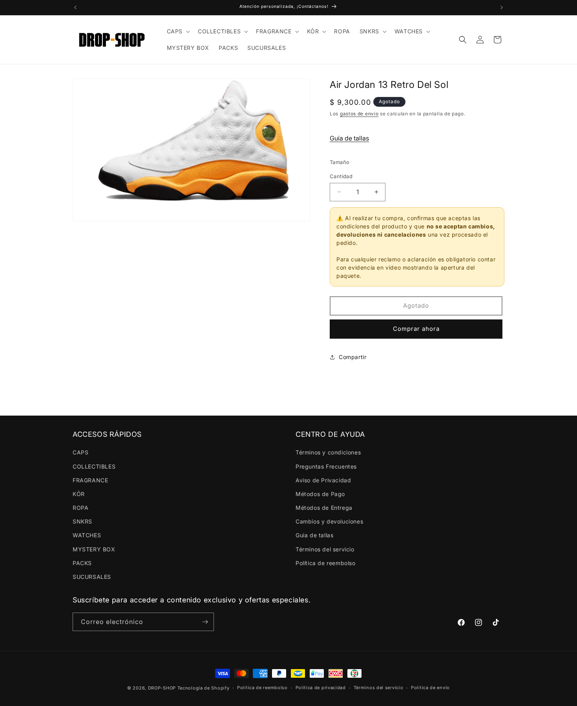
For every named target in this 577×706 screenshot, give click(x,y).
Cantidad (341, 176)
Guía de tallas (349, 138)
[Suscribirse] (205, 622)
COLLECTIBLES (94, 466)
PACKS (82, 563)
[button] (177, 31)
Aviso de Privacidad (323, 480)
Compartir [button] (352, 357)
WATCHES (87, 535)
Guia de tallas (314, 535)
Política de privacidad (321, 687)
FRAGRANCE (90, 480)
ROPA (80, 507)
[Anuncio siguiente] (501, 7)
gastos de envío (359, 114)
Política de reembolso (326, 563)
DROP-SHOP (162, 688)
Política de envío (430, 687)
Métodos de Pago (320, 494)
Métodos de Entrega (324, 507)
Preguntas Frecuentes (326, 466)
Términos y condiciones (328, 452)
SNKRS (82, 521)
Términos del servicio (325, 549)
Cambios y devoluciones (329, 521)
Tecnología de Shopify (203, 688)
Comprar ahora (416, 328)
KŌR (79, 494)
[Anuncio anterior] (75, 7)
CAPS (80, 452)
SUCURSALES (92, 576)
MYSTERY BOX (94, 549)
